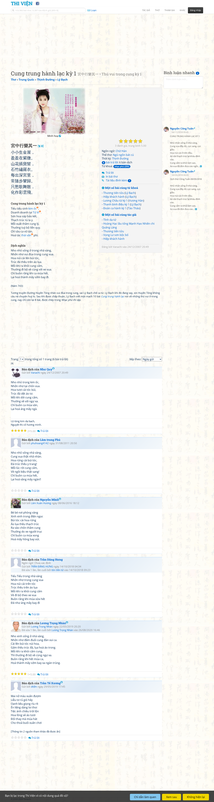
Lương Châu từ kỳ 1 (115, 200)
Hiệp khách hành (114, 197)
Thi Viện (21, 3)
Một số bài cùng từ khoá (121, 188)
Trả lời (110, 173)
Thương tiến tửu (113, 193)
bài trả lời (110, 162)
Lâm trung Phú (50, 440)
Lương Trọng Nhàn (53, 623)
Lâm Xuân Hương (41, 503)
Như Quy (46, 369)
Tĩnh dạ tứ (109, 220)
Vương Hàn (136, 200)
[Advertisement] (107, 39)
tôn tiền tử (57, 570)
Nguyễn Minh (49, 500)
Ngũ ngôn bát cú (123, 155)
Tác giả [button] (146, 10)
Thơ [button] (157, 10)
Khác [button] (182, 10)
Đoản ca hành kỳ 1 (114, 208)
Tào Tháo (134, 208)
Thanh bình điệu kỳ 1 (116, 204)
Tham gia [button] (170, 10)
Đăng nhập (195, 10)
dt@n (34, 686)
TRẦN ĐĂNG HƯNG (42, 566)
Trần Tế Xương (50, 683)
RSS (201, 799)
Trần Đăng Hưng (51, 559)
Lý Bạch (130, 193)
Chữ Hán (121, 151)
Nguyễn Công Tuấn (182, 128)
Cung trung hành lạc (112, 296)
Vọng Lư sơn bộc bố (115, 235)
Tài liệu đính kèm (118, 180)
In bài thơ (112, 176)
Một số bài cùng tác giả (120, 214)
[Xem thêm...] (201, 166)
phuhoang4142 (40, 443)
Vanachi (117, 246)
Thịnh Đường (120, 158)
